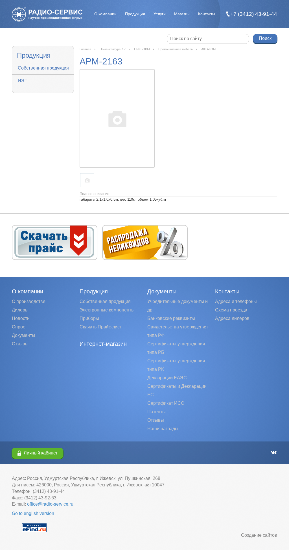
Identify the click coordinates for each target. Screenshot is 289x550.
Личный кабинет (41, 453)
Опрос (18, 326)
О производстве (28, 301)
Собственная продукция (43, 68)
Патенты (156, 411)
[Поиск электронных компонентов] (34, 527)
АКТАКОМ (208, 49)
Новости (21, 318)
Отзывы (20, 343)
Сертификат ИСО (165, 403)
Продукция (135, 14)
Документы (23, 335)
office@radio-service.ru (50, 504)
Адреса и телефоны (236, 301)
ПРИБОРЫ (142, 49)
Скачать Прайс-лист (101, 326)
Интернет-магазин (103, 344)
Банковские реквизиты (171, 318)
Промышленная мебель (175, 49)
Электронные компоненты (107, 310)
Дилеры (20, 310)
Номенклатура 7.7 (113, 49)
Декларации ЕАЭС (167, 377)
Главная (85, 49)
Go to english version (33, 513)
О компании (105, 14)
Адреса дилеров (232, 318)
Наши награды (162, 428)
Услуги (160, 14)
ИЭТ (22, 80)
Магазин (182, 14)
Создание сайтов (259, 535)
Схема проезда (231, 310)
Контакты (206, 14)
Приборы (89, 318)
